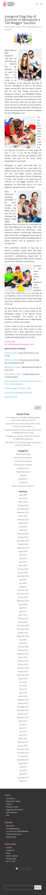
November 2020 (23, 629)
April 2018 (23, 693)
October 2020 (23, 633)
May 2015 (23, 781)
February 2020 (23, 647)
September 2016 (23, 760)
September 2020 (23, 636)
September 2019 (23, 654)
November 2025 (23, 512)
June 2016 (23, 770)
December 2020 (23, 625)
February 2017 (23, 742)
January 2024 (23, 537)
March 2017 (23, 738)
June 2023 (23, 555)
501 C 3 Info (10, 861)
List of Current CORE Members (17, 831)
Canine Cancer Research (23, 461)
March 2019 (23, 657)
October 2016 (23, 756)
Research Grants (12, 807)
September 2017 (23, 717)
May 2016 (23, 774)
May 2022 (23, 587)
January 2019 (23, 664)
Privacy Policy (11, 859)
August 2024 (23, 523)
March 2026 (23, 502)
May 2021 (23, 608)
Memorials (10, 826)
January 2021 (23, 622)
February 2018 (23, 700)
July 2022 (23, 580)
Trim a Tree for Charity (13, 374)
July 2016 (23, 767)
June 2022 (23, 583)
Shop (8, 853)
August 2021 (23, 604)
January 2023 (23, 572)
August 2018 (23, 678)
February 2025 (23, 519)
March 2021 (23, 615)
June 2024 (23, 527)
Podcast (9, 804)
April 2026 (23, 498)
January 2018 (23, 703)
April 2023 (23, 562)
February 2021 (23, 618)
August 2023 (23, 551)
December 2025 (23, 509)
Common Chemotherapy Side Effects (18, 393)
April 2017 (23, 735)
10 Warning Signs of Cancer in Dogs (18, 388)
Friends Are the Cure (13, 834)
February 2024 (23, 534)
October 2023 (23, 544)
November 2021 (23, 594)
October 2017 (23, 714)
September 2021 (23, 601)
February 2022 (23, 590)
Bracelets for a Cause (12, 367)
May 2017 (23, 731)
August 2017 (23, 721)
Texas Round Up (11, 353)
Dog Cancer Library (13, 801)
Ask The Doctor (11, 812)
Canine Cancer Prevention (23, 458)
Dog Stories (23, 479)
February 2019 (23, 661)
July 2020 (23, 640)
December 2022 (23, 576)
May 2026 (23, 495)
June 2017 (23, 728)
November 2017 (23, 710)
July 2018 (23, 682)
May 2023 (23, 558)
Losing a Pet (23, 482)
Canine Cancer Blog (23, 454)
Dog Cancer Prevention (14, 809)
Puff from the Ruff (11, 360)
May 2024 (23, 530)
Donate (9, 847)
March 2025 (23, 516)
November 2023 (23, 541)
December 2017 (23, 707)
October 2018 (23, 671)
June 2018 (23, 685)
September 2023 (23, 548)
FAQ (7, 815)
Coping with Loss (23, 468)
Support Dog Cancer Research (23, 486)
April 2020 (23, 643)
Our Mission (10, 798)
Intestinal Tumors (11, 397)
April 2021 (23, 611)
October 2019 (23, 650)
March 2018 (23, 696)
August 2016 (23, 763)
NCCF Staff (10, 27)
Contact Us (10, 850)
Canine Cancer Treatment (23, 465)
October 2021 (23, 597)
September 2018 (23, 675)
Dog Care (23, 475)
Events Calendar (12, 856)
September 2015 (23, 777)
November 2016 (23, 753)
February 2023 (23, 569)
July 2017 (23, 724)
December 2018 (23, 668)
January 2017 (23, 746)
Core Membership (12, 828)
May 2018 (23, 689)
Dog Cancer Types (23, 472)
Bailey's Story (11, 837)
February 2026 (23, 505)
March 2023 (23, 565)
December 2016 (23, 749)
